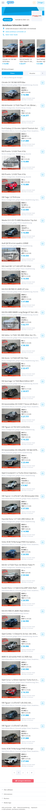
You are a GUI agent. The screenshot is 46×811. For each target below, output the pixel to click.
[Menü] (3, 3)
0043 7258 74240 (12, 35)
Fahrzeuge (7, 20)
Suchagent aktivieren (24, 781)
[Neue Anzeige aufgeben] (34, 2)
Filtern (12, 73)
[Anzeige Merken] (42, 82)
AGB (14, 807)
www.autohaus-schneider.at (16, 32)
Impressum (34, 807)
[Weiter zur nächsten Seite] (32, 773)
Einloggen (41, 2)
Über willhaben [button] (8, 790)
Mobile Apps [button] (7, 803)
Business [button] (6, 798)
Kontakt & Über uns (22, 20)
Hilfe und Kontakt (7, 807)
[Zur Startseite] (10, 3)
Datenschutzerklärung (23, 807)
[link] (14, 773)
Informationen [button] (8, 794)
